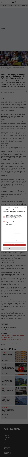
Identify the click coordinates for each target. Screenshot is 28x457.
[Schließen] (25, 207)
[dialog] (14, 228)
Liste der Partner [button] (17, 233)
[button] (14, 225)
